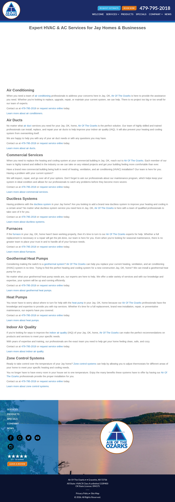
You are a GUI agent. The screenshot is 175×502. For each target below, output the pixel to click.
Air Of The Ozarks (121, 95)
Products (127, 14)
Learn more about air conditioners (24, 113)
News (168, 14)
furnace (17, 234)
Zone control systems (84, 363)
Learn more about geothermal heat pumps (29, 290)
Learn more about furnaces (21, 251)
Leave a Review (17, 464)
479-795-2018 (28, 108)
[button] (118, 14)
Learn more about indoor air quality (25, 351)
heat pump (77, 302)
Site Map (95, 493)
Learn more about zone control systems (28, 386)
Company (155, 14)
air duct (27, 125)
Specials (141, 14)
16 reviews (19, 459)
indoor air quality (58, 332)
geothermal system (54, 264)
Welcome (98, 14)
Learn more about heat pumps (23, 320)
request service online (51, 108)
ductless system (42, 204)
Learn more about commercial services (27, 192)
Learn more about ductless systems (25, 222)
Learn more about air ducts (21, 148)
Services (111, 14)
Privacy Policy (82, 493)
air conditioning (43, 95)
